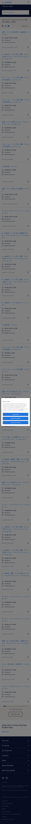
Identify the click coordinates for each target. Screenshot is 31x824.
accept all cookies (15, 422)
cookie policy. (21, 410)
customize (16, 414)
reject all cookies (15, 418)
